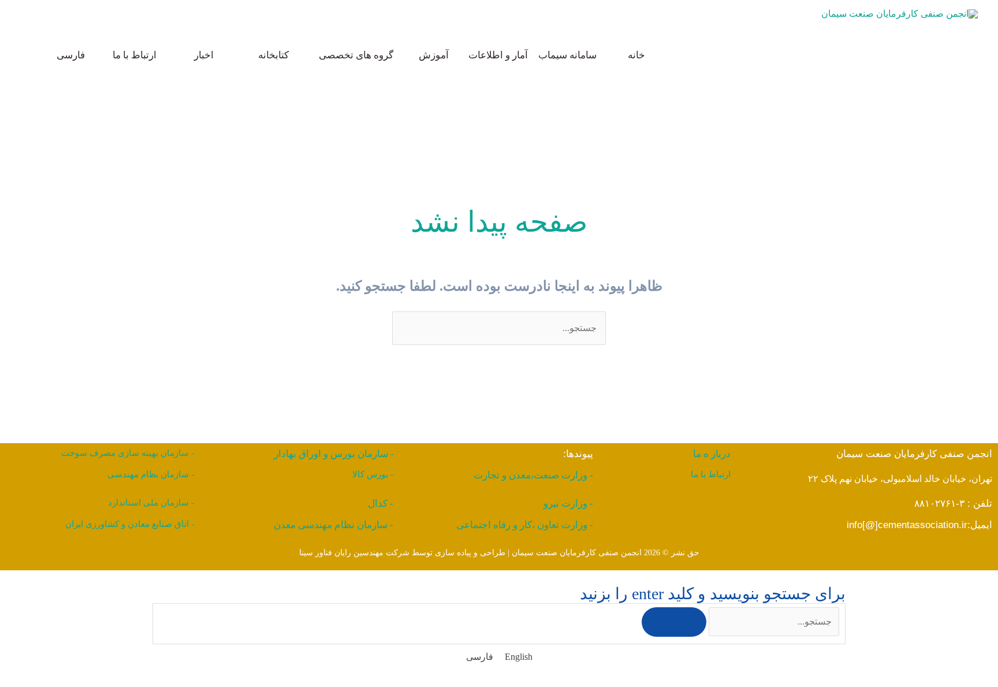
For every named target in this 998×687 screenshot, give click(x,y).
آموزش (434, 55)
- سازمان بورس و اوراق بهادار (334, 453)
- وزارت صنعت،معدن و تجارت (533, 475)
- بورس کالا (372, 474)
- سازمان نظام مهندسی (150, 474)
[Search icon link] (25, 55)
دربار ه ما (712, 453)
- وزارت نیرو (568, 503)
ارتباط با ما (135, 55)
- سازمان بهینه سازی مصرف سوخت (127, 453)
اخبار (204, 55)
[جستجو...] (772, 621)
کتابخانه (273, 55)
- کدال (380, 503)
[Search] (674, 622)
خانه (636, 55)
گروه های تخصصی (356, 55)
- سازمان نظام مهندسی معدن (333, 524)
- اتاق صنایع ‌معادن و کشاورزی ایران (129, 524)
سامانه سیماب (567, 55)
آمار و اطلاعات (498, 55)
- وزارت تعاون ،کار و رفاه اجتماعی (524, 524)
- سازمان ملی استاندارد (151, 502)
